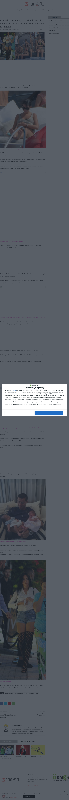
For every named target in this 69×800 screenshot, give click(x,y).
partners (13, 390)
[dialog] (34, 400)
